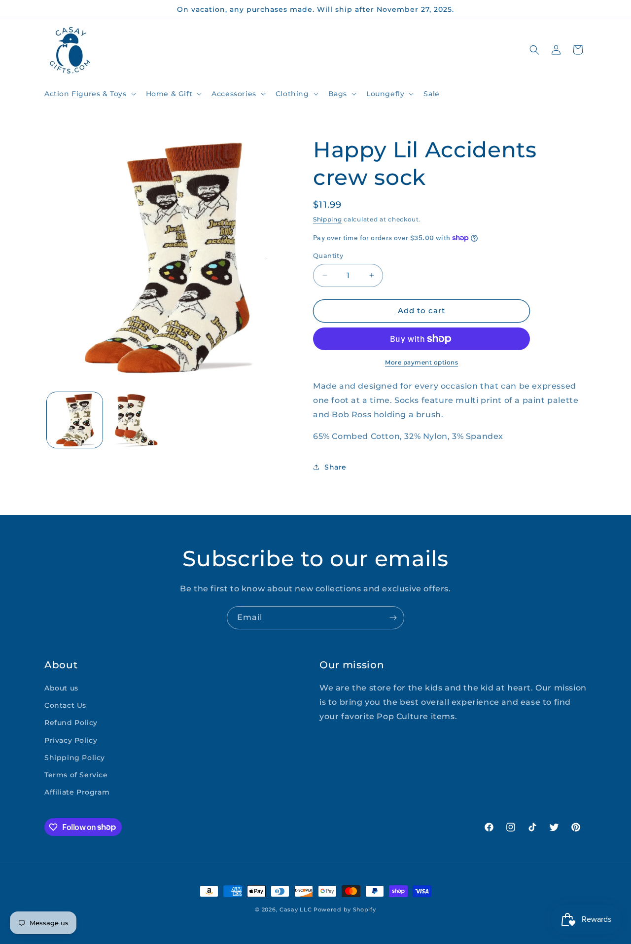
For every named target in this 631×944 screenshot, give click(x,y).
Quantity (328, 255)
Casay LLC (296, 909)
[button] (89, 93)
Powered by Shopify (345, 909)
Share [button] (335, 467)
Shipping (327, 219)
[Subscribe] (393, 617)
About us (61, 688)
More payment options (421, 362)
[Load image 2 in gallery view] (135, 420)
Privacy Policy (70, 740)
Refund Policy (71, 723)
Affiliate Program (76, 792)
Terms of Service (76, 774)
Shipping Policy (74, 757)
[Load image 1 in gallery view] (75, 420)
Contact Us (65, 705)
